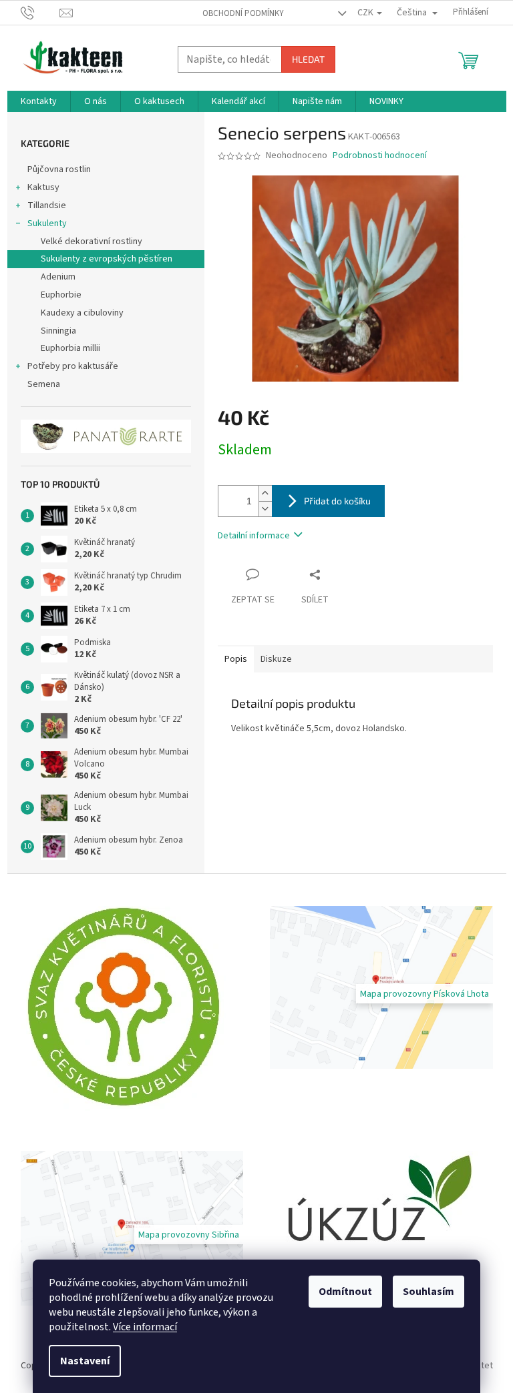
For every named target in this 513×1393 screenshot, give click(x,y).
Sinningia (58, 331)
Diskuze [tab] (276, 659)
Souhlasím (428, 1291)
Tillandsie (46, 205)
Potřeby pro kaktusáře (72, 366)
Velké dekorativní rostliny (91, 241)
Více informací (145, 1327)
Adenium (58, 277)
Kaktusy (43, 187)
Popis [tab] (235, 659)
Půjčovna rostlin (59, 169)
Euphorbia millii (70, 348)
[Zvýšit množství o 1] (265, 493)
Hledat (308, 59)
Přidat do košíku (337, 500)
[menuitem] (38, 101)
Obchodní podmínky (243, 13)
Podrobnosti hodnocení (380, 155)
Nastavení (85, 1361)
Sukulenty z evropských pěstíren (106, 259)
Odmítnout (345, 1291)
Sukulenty (47, 223)
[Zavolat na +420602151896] (40, 12)
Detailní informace (254, 535)
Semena (43, 384)
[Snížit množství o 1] (265, 508)
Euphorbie (61, 295)
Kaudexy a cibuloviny (82, 313)
